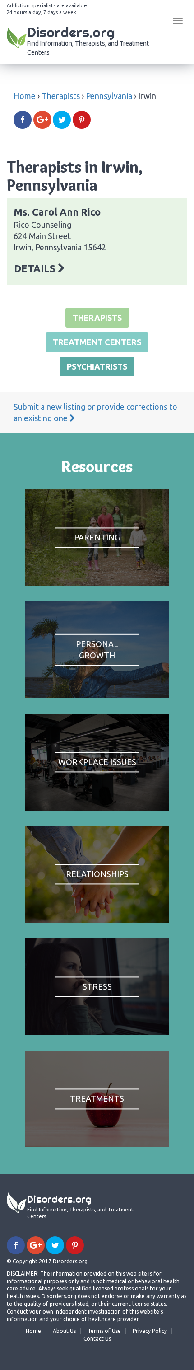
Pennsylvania (109, 95)
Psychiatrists (97, 366)
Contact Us (97, 1339)
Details (36, 268)
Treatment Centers (97, 342)
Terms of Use (104, 1331)
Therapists (61, 95)
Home (25, 95)
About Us (64, 1331)
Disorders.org (88, 39)
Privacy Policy (150, 1331)
